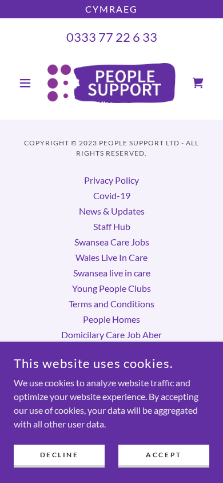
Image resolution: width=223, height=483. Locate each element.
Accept (163, 454)
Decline (59, 454)
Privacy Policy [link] (111, 180)
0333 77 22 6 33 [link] (111, 37)
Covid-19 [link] (111, 195)
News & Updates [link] (112, 210)
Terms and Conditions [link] (111, 303)
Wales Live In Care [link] (111, 257)
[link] (111, 83)
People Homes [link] (111, 319)
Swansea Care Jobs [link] (111, 241)
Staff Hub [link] (111, 226)
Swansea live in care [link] (111, 272)
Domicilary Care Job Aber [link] (111, 334)
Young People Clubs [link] (111, 288)
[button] (28, 83)
